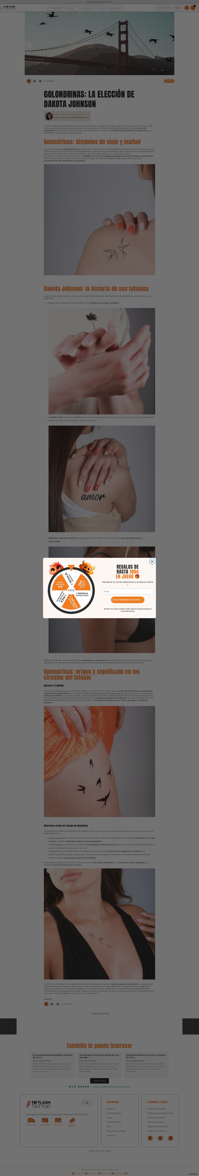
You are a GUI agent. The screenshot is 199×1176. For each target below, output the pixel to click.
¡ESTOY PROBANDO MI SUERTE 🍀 (128, 600)
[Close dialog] (152, 561)
